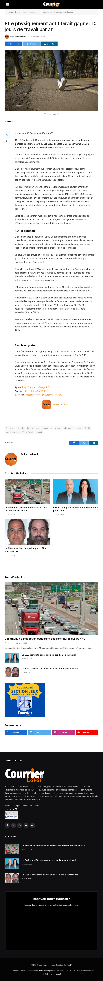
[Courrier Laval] (51, 4)
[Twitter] (7, 135)
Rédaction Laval (20, 36)
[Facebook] (7, 128)
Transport (9, 643)
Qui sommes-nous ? (53, 974)
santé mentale (12, 432)
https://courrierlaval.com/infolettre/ (44, 395)
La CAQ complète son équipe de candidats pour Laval (75, 509)
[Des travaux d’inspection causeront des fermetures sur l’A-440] (27, 491)
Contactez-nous (18, 971)
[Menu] (7, 4)
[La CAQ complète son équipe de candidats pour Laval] (75, 491)
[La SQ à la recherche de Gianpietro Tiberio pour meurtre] (27, 532)
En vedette (47, 428)
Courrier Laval (33, 428)
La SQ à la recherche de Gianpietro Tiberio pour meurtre (27, 550)
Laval (79, 428)
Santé (17, 12)
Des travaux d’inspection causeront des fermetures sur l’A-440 (26, 509)
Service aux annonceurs (84, 971)
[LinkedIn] (7, 141)
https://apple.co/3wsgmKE (35, 387)
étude (57, 428)
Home (10, 12)
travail (39, 432)
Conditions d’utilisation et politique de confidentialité (49, 971)
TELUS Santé (27, 432)
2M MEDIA (68, 965)
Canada (20, 428)
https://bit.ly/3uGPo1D (35, 391)
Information (68, 428)
